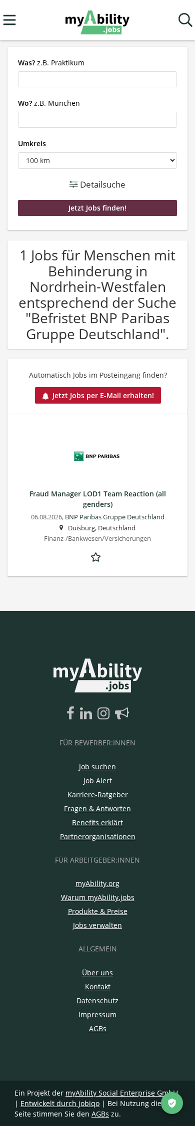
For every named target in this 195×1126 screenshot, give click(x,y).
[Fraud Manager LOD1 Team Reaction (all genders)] (98, 456)
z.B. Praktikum (51, 62)
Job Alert (98, 780)
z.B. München (49, 103)
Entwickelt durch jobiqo (60, 1103)
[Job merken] (97, 556)
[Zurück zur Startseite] (97, 20)
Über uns (97, 972)
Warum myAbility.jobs (97, 897)
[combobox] (97, 79)
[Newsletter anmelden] (122, 713)
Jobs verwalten (97, 925)
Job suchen (97, 766)
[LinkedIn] (88, 713)
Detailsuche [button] (102, 184)
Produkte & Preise (98, 911)
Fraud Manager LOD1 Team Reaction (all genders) (98, 499)
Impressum (97, 1014)
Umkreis (32, 143)
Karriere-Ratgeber (98, 794)
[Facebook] (72, 713)
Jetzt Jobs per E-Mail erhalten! (103, 395)
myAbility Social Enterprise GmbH (122, 1093)
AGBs (97, 1028)
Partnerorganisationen (98, 836)
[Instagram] (105, 713)
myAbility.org (98, 883)
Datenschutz (97, 1000)
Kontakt (97, 986)
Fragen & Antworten (97, 808)
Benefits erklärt (97, 822)
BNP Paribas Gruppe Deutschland (114, 517)
